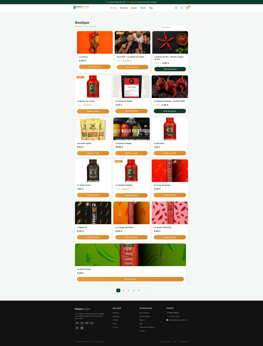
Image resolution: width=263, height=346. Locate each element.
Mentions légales (166, 341)
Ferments (116, 316)
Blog (151, 8)
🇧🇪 (149, 316)
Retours (142, 320)
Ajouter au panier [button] (95, 67)
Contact (142, 331)
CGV (175, 341)
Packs (115, 323)
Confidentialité (183, 341)
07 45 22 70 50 (174, 316)
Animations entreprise (147, 327)
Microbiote (124, 8)
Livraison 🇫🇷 (143, 316)
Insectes (134, 8)
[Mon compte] (182, 8)
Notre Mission (144, 313)
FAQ (140, 323)
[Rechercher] (176, 8)
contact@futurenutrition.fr (178, 320)
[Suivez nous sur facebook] (77, 328)
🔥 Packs (113, 8)
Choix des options (170, 69)
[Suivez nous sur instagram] (82, 328)
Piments (143, 8)
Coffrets (115, 320)
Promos (115, 327)
